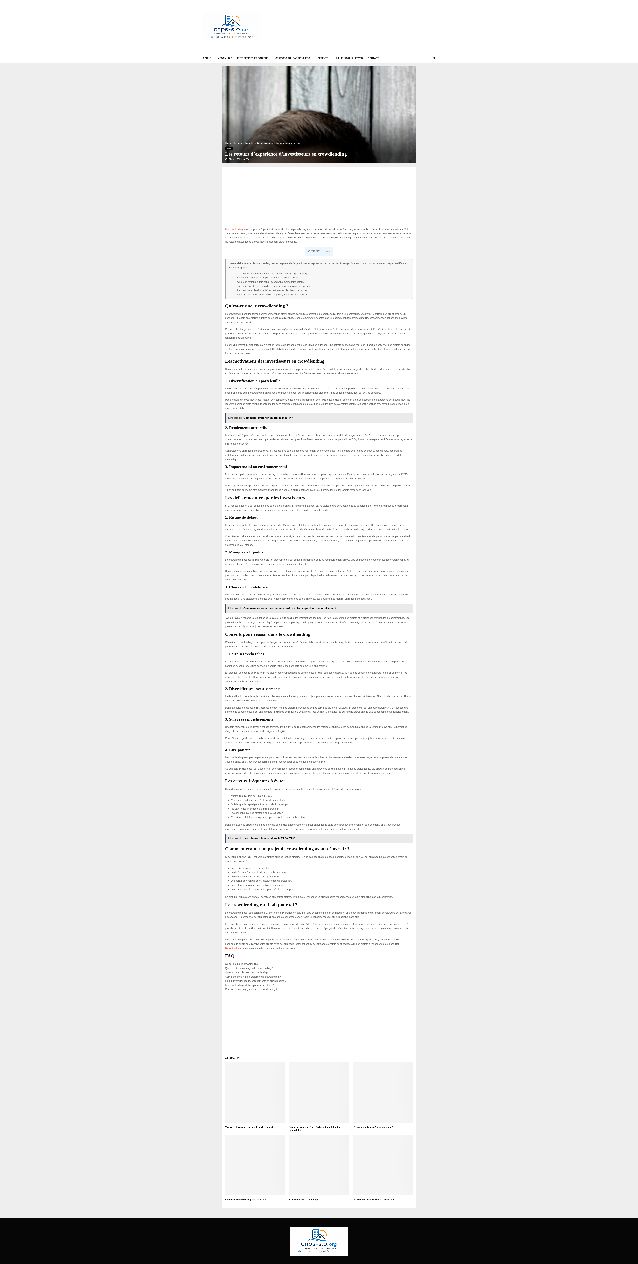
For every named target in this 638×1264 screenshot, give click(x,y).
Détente (323, 58)
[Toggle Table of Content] (326, 251)
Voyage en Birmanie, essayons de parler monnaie (249, 1127)
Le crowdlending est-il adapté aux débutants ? (249, 985)
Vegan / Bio (225, 58)
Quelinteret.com (233, 948)
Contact (373, 58)
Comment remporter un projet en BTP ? (245, 1199)
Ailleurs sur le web (349, 58)
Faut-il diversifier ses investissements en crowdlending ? (255, 980)
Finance (229, 148)
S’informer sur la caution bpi (303, 1199)
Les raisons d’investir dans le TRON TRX (373, 1199)
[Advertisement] (374, 26)
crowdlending (235, 229)
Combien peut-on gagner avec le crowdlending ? (251, 989)
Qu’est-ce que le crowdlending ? (242, 963)
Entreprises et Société (252, 58)
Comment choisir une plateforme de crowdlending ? (253, 976)
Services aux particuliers (292, 58)
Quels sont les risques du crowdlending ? (247, 972)
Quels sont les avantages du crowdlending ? (249, 968)
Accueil (208, 58)
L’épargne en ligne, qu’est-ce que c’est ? (373, 1127)
